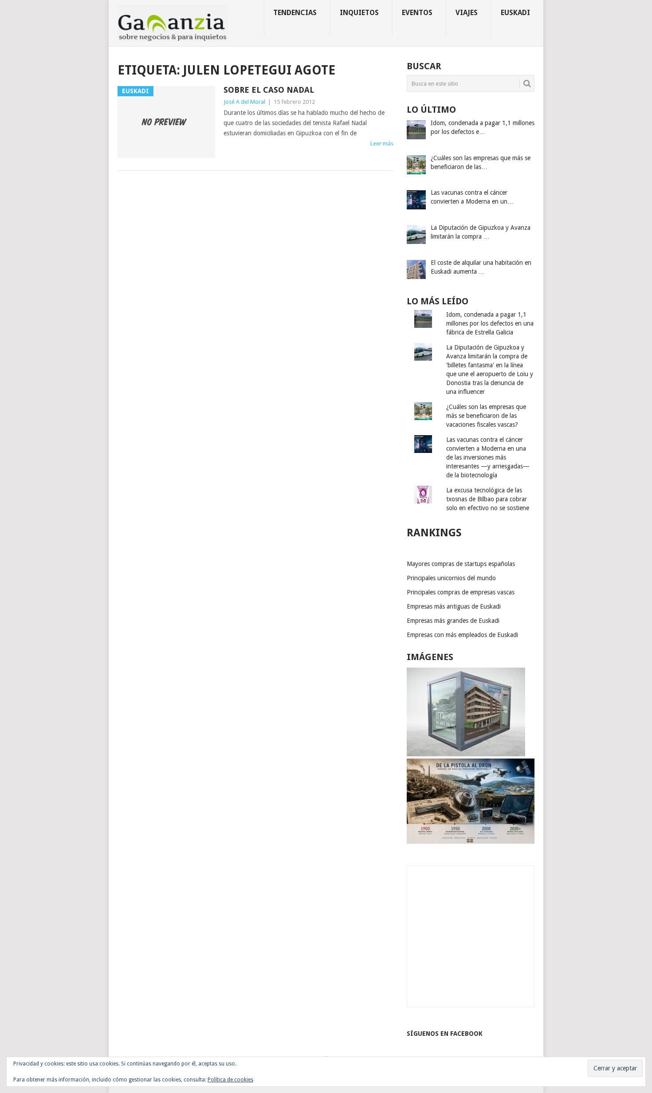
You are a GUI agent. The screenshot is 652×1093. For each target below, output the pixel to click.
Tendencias (295, 12)
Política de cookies (230, 1080)
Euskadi (515, 12)
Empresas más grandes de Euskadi (453, 620)
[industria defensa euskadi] (470, 841)
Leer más (381, 143)
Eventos (417, 12)
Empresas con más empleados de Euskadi (462, 634)
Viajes (467, 12)
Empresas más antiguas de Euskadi (454, 606)
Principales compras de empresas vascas (461, 592)
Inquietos (359, 12)
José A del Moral (244, 101)
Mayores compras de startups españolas (461, 563)
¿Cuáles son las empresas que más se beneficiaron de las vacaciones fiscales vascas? (486, 415)
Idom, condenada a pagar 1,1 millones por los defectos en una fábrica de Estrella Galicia (490, 323)
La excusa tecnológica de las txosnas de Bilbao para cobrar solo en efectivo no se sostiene (487, 499)
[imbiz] (466, 754)
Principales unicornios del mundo (451, 578)
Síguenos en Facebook (445, 1033)
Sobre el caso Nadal (269, 89)
